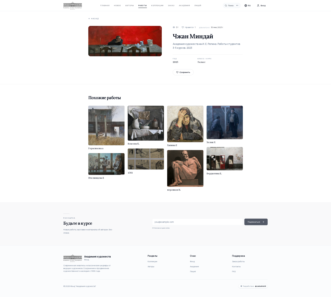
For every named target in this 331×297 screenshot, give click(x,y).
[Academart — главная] (72, 5)
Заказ (171, 5)
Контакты (236, 266)
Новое (117, 5)
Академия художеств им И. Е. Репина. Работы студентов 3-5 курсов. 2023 (206, 46)
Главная (105, 5)
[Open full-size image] (125, 41)
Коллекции (157, 5)
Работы (142, 5)
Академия (184, 5)
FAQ (234, 271)
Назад (95, 18)
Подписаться (254, 222)
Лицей (197, 5)
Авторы (129, 5)
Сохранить (184, 72)
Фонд (192, 261)
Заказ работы (238, 261)
